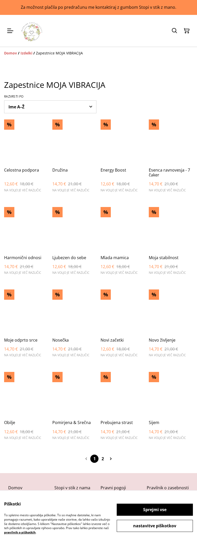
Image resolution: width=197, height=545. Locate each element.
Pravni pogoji (113, 488)
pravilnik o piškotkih (20, 532)
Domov (15, 488)
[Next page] (111, 459)
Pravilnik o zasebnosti (168, 488)
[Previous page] (86, 459)
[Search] (174, 30)
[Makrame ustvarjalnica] (31, 30)
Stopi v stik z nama (72, 488)
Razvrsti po (13, 96)
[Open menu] (10, 30)
